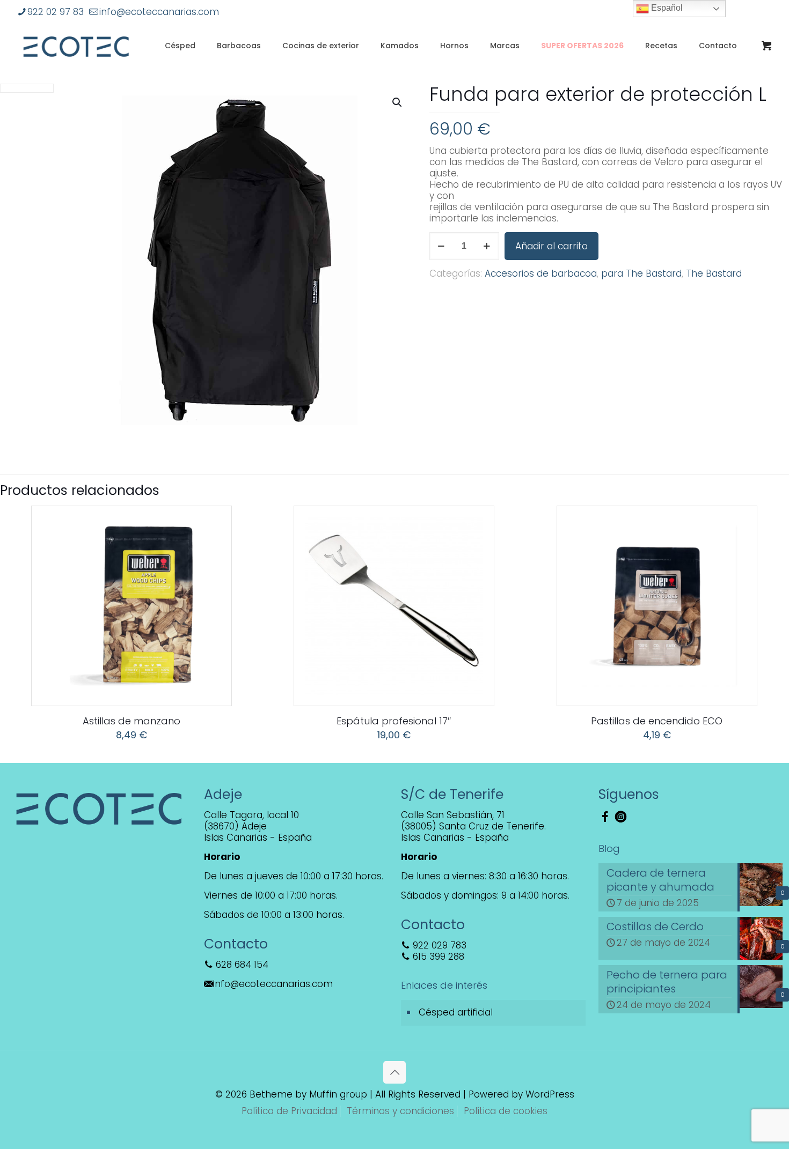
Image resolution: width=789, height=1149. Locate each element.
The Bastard (714, 273)
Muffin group (338, 1094)
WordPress (549, 1094)
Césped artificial (456, 1012)
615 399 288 (437, 956)
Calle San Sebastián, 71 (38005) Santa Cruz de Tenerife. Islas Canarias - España (473, 826)
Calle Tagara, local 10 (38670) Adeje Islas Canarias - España (258, 826)
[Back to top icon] (394, 1072)
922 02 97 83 (55, 11)
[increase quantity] (487, 246)
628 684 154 (240, 964)
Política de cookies (505, 1110)
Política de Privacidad (289, 1110)
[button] (397, 102)
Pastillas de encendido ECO (656, 721)
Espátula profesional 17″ (394, 721)
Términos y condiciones (400, 1110)
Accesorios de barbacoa (541, 273)
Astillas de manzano (131, 721)
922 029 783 (438, 945)
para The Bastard (641, 273)
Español (666, 7)
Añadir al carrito (551, 246)
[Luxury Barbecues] (76, 45)
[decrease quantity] (441, 246)
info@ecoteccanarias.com (159, 11)
